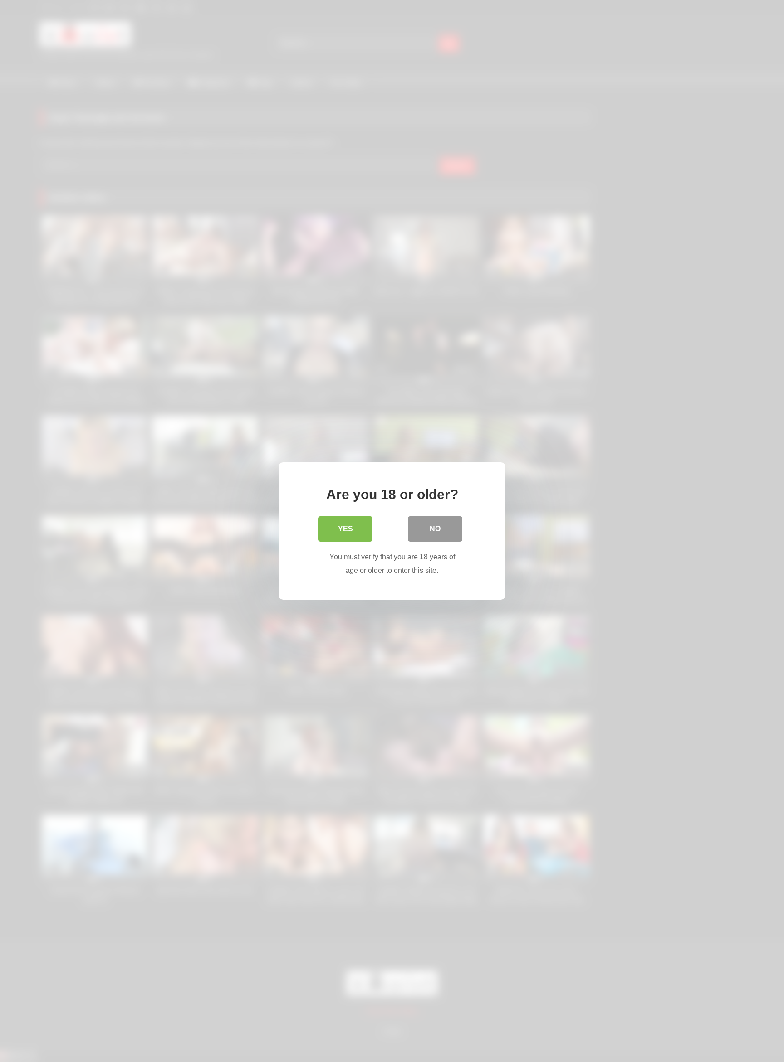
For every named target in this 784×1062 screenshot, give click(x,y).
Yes (345, 529)
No (435, 529)
